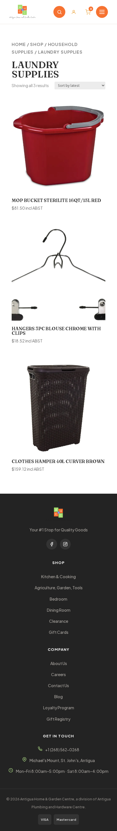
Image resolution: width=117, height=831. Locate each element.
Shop (36, 44)
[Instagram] (65, 544)
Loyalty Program (58, 707)
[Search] (59, 12)
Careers (58, 674)
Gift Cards (58, 632)
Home (19, 44)
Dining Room (58, 610)
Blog (58, 696)
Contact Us (58, 685)
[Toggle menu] (102, 12)
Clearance (58, 621)
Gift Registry (58, 719)
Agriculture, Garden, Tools (59, 587)
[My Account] (74, 12)
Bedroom (58, 599)
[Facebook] (51, 544)
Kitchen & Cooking (58, 576)
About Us (58, 663)
